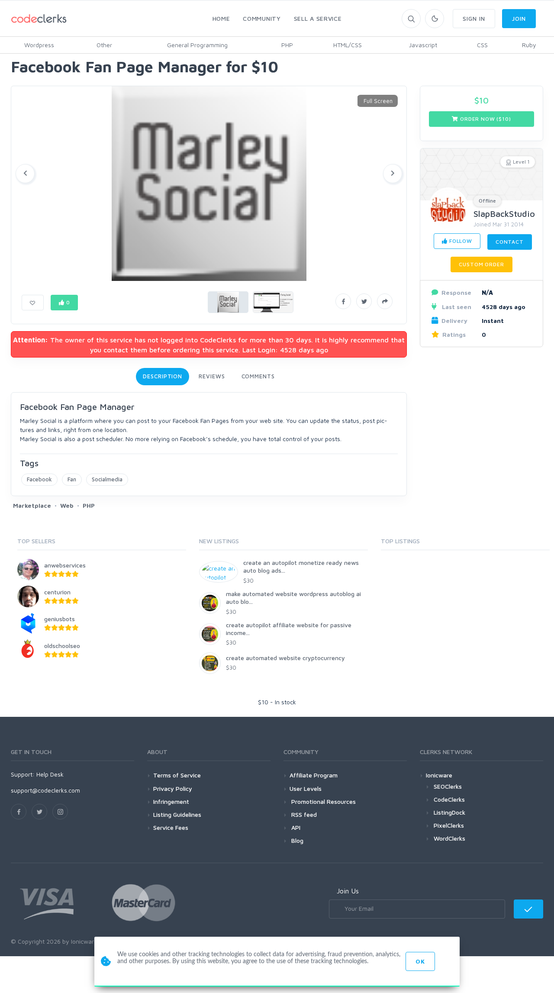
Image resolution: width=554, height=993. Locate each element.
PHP (287, 44)
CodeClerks (449, 799)
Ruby (529, 44)
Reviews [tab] (212, 376)
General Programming (197, 44)
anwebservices (65, 565)
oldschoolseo (62, 645)
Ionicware (439, 775)
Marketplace (32, 505)
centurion (57, 592)
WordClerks (449, 838)
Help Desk (50, 774)
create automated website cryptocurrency (285, 657)
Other (104, 44)
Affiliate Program (314, 775)
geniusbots (59, 618)
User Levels (306, 788)
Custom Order (481, 264)
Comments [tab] (258, 376)
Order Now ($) (484, 119)
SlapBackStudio (504, 214)
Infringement (171, 801)
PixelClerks (449, 825)
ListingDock (449, 812)
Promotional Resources (323, 801)
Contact (510, 242)
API (295, 827)
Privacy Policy (172, 788)
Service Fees (170, 827)
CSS (482, 44)
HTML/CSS (347, 44)
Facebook (39, 479)
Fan (72, 479)
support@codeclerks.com (45, 790)
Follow (460, 241)
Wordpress (39, 44)
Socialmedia (107, 479)
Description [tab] (162, 376)
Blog (296, 840)
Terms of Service (177, 775)
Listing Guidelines (177, 814)
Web (67, 505)
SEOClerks (448, 786)
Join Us (348, 891)
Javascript (423, 44)
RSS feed (303, 814)
